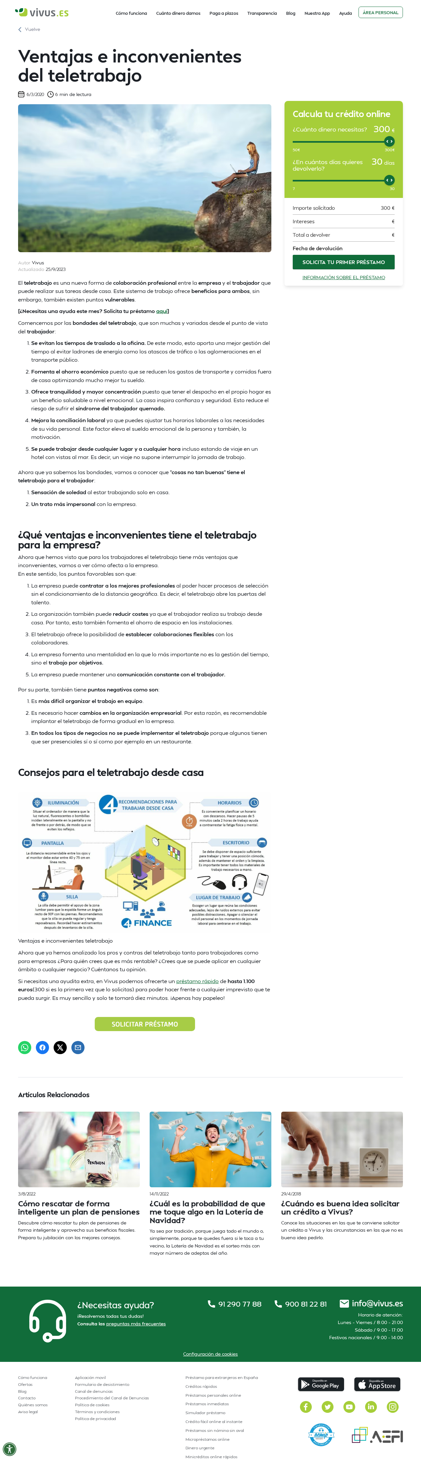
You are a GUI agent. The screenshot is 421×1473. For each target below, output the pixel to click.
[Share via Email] (78, 1047)
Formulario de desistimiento (102, 1384)
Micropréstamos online (208, 1439)
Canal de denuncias (94, 1391)
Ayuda (345, 13)
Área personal (381, 12)
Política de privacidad (95, 1418)
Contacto (27, 1397)
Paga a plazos (224, 13)
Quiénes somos (33, 1404)
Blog (290, 13)
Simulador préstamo (205, 1412)
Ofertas (25, 1384)
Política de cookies (92, 1404)
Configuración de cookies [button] (210, 1354)
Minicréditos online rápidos (211, 1456)
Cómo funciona (131, 13)
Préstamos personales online (213, 1395)
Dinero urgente (200, 1447)
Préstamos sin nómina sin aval (215, 1430)
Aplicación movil (90, 1377)
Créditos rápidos (201, 1386)
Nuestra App (317, 13)
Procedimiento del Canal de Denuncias (112, 1397)
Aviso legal (28, 1411)
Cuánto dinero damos (178, 13)
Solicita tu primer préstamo (344, 262)
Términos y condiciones (97, 1411)
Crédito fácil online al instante (214, 1421)
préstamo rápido (197, 981)
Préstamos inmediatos (207, 1403)
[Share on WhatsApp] (24, 1047)
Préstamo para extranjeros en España (222, 1377)
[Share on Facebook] (42, 1047)
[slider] (389, 141)
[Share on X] (60, 1047)
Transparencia (262, 13)
